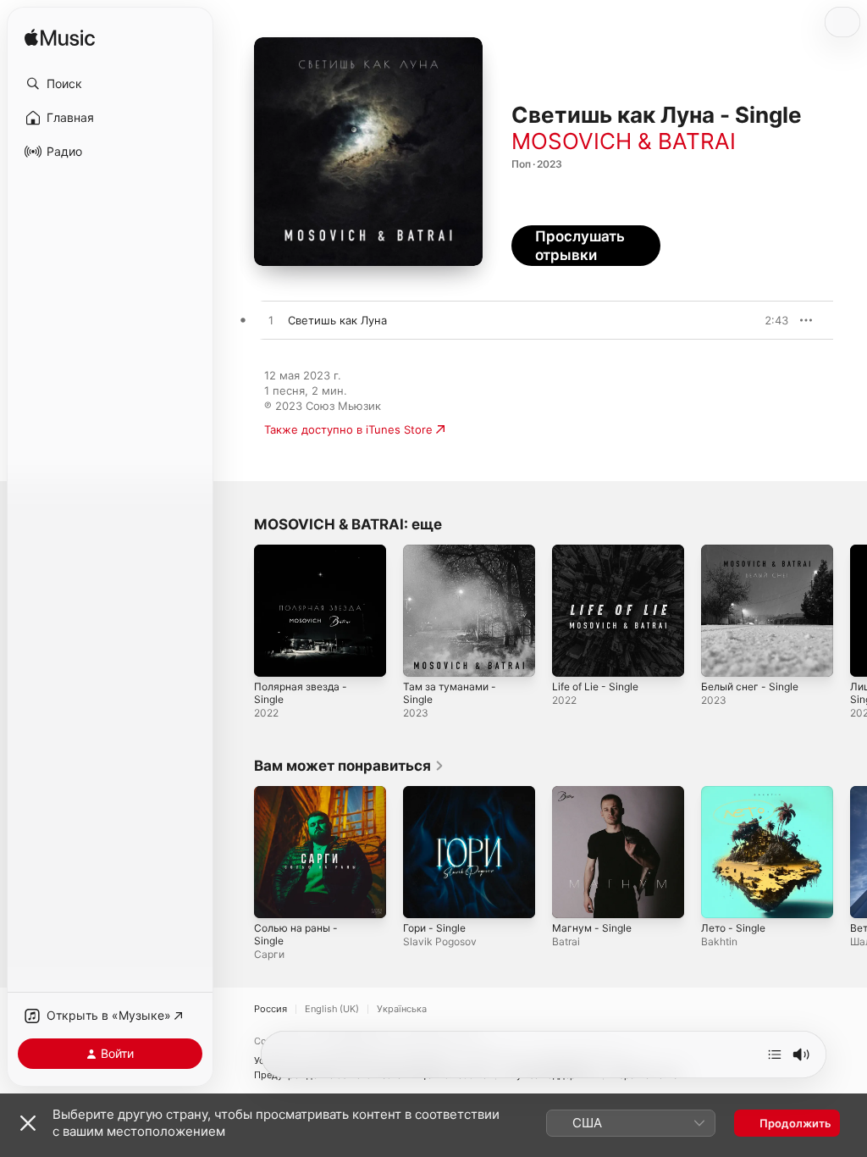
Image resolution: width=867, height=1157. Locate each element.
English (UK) (332, 1009)
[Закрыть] (28, 1123)
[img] (60, 38)
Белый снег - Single (749, 686)
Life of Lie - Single (595, 686)
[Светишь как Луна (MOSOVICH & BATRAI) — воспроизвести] (271, 321)
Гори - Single (434, 928)
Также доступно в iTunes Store (348, 429)
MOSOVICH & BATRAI (623, 141)
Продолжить (795, 1123)
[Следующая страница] (850, 611)
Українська (402, 1009)
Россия (270, 1009)
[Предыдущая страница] (237, 611)
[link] (349, 765)
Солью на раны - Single (296, 934)
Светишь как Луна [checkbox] (337, 320)
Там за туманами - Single (449, 693)
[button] (110, 83)
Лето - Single (733, 928)
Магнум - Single (592, 928)
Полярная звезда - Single (300, 693)
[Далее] (775, 1054)
